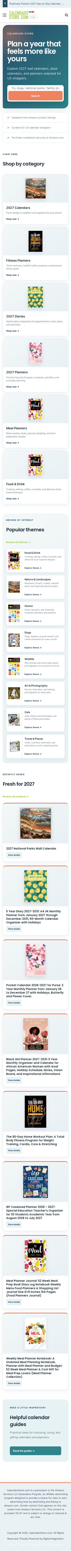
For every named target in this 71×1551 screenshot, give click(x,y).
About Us (23, 1544)
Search (35, 95)
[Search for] (66, 16)
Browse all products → (16, 796)
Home (12, 1544)
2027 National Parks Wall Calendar (31, 848)
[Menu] (4, 16)
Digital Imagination (53, 1538)
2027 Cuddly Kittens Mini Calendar (28, 3)
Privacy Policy (54, 1544)
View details (14, 855)
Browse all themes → (18, 542)
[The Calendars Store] (23, 15)
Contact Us (37, 1544)
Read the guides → (24, 1450)
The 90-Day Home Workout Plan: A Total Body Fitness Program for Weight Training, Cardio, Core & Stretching (35, 1140)
